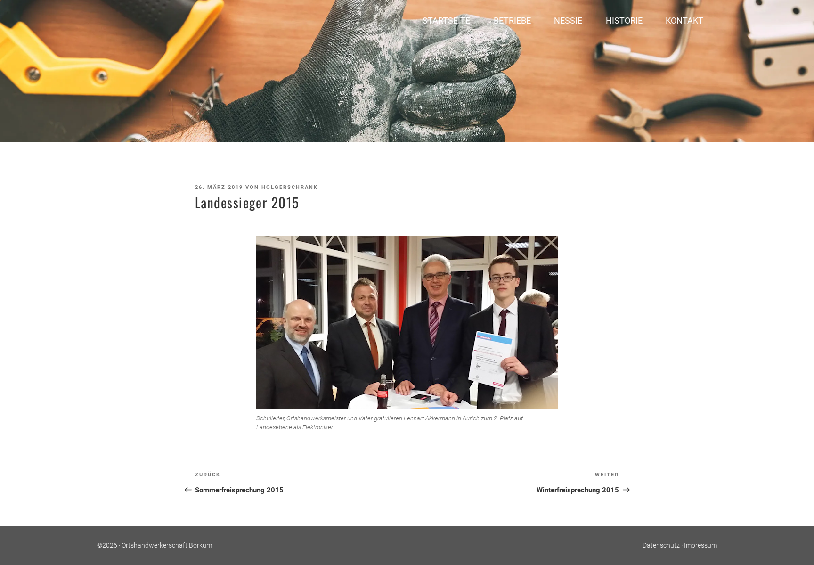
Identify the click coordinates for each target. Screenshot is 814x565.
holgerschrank (289, 187)
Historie (624, 20)
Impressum (700, 545)
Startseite (446, 20)
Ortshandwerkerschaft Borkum (167, 545)
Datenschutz (661, 545)
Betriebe (512, 20)
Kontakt (684, 20)
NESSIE (568, 20)
